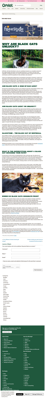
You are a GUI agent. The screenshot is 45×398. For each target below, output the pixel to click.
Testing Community (8, 362)
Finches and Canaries (8, 383)
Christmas (5, 282)
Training (5, 316)
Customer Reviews (8, 340)
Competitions (6, 284)
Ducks (25, 360)
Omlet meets (6, 303)
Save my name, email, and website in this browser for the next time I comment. (22, 261)
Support (27, 339)
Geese (26, 362)
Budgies (5, 277)
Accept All (19, 394)
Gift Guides (6, 294)
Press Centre (7, 342)
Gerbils (5, 292)
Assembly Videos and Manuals (32, 349)
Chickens (5, 280)
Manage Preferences (37, 394)
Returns (26, 346)
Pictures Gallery (7, 357)
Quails (25, 382)
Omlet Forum (7, 353)
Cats (15, 235)
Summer (5, 314)
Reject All (27, 394)
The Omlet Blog (6, 18)
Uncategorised (6, 318)
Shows (4, 311)
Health (4, 299)
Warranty (27, 347)
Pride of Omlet (6, 306)
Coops (4, 286)
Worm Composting (29, 385)
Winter (5, 320)
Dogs (4, 289)
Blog (5, 355)
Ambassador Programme (10, 358)
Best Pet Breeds (27, 351)
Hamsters (5, 297)
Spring (4, 313)
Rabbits (5, 308)
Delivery (27, 344)
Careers (5, 346)
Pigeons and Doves (28, 367)
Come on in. (16, 390)
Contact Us (27, 340)
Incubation (27, 377)
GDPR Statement (8, 344)
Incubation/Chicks (7, 301)
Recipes (5, 309)
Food (4, 291)
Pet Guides (5, 371)
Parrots (26, 365)
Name (4, 253)
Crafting (5, 287)
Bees (25, 353)
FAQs (26, 342)
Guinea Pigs (6, 296)
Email (4, 257)
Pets (4, 304)
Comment (5, 249)
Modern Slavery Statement (10, 347)
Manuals (26, 378)
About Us (6, 339)
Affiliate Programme (8, 360)
